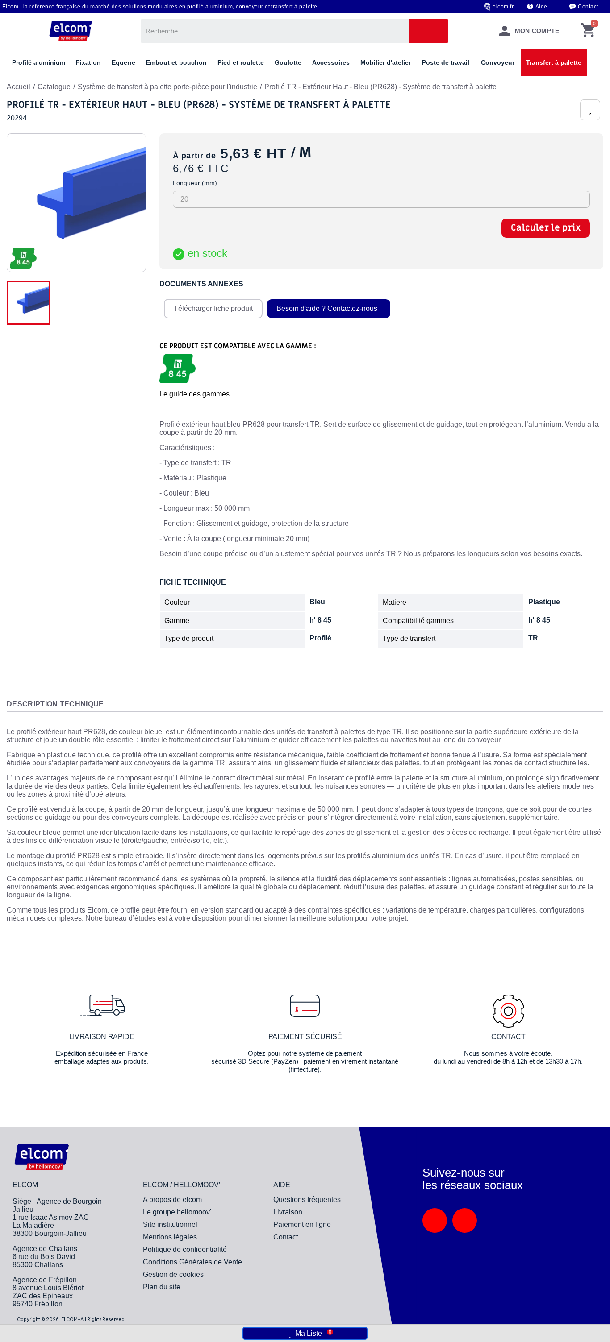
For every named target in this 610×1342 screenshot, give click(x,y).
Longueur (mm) (195, 182)
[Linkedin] (434, 1220)
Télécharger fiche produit (213, 308)
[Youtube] (464, 1220)
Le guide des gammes (194, 394)
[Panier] (588, 31)
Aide (541, 7)
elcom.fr (503, 7)
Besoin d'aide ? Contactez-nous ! (328, 308)
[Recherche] (428, 31)
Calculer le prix (546, 228)
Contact (588, 7)
